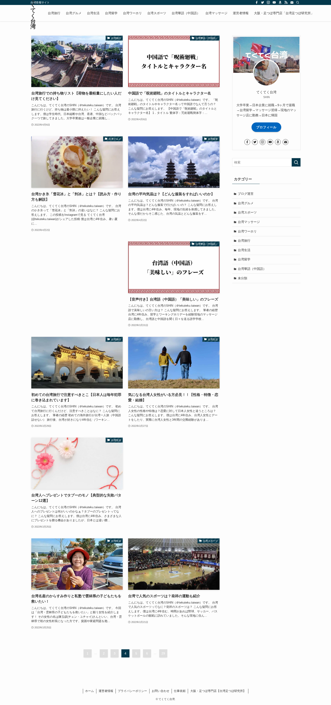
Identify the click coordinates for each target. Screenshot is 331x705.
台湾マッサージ (249, 222)
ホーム (89, 691)
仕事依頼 (180, 691)
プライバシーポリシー (132, 691)
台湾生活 (244, 250)
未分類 (242, 278)
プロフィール (266, 127)
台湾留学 (244, 259)
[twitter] (262, 2)
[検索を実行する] (296, 162)
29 (163, 653)
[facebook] (257, 2)
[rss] (286, 2)
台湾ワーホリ (247, 231)
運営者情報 (106, 691)
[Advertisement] (77, 272)
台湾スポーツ (247, 212)
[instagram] (268, 2)
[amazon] (280, 2)
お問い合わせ (160, 691)
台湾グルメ (246, 203)
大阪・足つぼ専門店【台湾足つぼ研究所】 (218, 691)
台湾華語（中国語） (252, 269)
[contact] (292, 2)
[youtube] (274, 2)
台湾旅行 (244, 240)
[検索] (298, 2)
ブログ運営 (246, 193)
